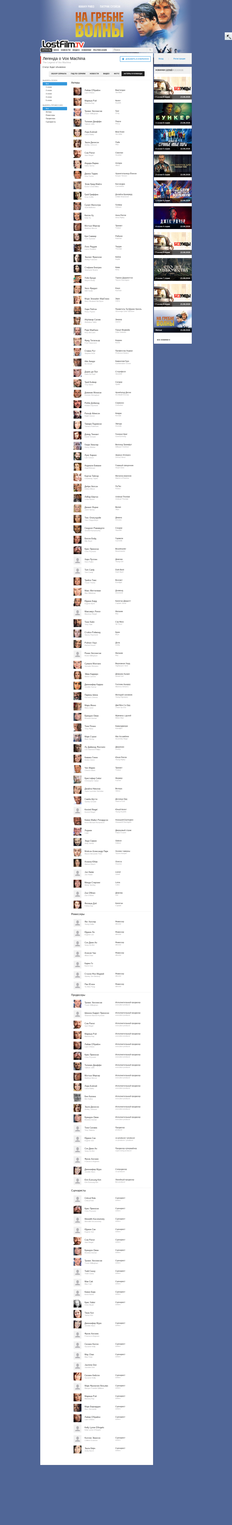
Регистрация (179, 59)
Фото (116, 74)
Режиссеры (50, 115)
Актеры (49, 112)
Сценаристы (51, 122)
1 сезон (49, 87)
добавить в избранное (137, 59)
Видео (106, 74)
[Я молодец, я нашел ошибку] (216, 36)
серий (169, 70)
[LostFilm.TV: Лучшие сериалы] (64, 43)
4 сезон (49, 97)
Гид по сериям (78, 74)
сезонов (178, 70)
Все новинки (163, 340)
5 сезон (49, 100)
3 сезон (49, 94)
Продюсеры (50, 118)
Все (47, 84)
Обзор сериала (58, 74)
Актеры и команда (133, 74)
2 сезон (49, 90)
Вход (161, 59)
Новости (94, 74)
